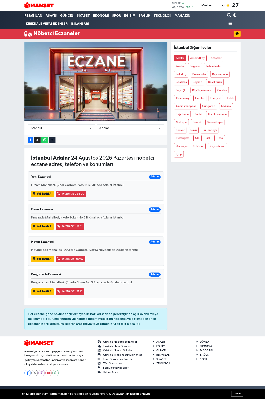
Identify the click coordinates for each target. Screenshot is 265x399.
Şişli (208, 138)
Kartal (198, 114)
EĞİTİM (129, 15)
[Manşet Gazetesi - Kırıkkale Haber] (39, 5)
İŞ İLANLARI (80, 23)
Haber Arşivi (110, 372)
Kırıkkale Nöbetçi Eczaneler (120, 341)
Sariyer (180, 130)
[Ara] (229, 15)
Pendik (197, 122)
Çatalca (222, 90)
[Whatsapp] (55, 373)
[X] (34, 373)
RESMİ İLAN (33, 15)
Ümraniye (182, 146)
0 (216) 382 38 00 (73, 193)
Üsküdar (198, 146)
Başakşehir (199, 74)
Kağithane (182, 114)
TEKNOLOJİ (162, 15)
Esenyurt (216, 98)
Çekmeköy (182, 98)
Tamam (237, 393)
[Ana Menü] (229, 24)
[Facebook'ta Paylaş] (30, 140)
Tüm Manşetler (112, 363)
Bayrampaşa (220, 74)
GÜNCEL (67, 15)
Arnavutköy (197, 58)
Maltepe (181, 122)
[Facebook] (27, 373)
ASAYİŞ (51, 15)
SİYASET (83, 15)
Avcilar (180, 66)
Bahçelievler (214, 66)
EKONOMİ (101, 15)
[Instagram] (41, 373)
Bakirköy (181, 74)
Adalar (180, 58)
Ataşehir (216, 58)
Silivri (194, 130)
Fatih (230, 98)
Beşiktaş (181, 82)
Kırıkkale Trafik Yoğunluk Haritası (123, 354)
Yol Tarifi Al (44, 193)
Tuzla (219, 138)
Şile (197, 138)
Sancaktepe (215, 122)
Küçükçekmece (217, 114)
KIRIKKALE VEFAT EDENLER (47, 23)
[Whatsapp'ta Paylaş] (44, 140)
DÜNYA (204, 341)
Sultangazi (182, 138)
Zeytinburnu (217, 146)
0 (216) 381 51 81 (72, 226)
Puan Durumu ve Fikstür (117, 359)
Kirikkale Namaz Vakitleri (118, 350)
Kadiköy (226, 106)
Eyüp (179, 154)
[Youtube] (48, 373)
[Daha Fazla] (52, 140)
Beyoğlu (181, 90)
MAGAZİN (182, 15)
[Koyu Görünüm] (234, 15)
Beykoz (197, 82)
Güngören (208, 106)
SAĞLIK (144, 15)
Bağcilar (195, 66)
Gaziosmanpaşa (186, 106)
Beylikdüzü (215, 82)
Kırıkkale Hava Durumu (117, 346)
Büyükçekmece (201, 90)
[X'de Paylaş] (37, 140)
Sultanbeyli (210, 130)
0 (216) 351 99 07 (73, 258)
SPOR (116, 15)
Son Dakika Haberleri (116, 367)
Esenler (199, 98)
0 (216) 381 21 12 (72, 291)
